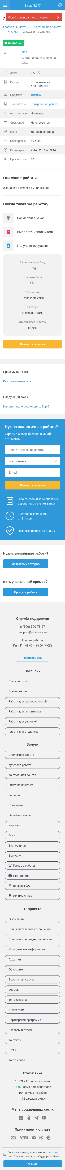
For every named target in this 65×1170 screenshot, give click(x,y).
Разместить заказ (32, 344)
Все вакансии (17, 691)
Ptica (23, 51)
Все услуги (16, 855)
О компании (16, 919)
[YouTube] (44, 1117)
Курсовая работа (19, 765)
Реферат (14, 795)
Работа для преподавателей (27, 701)
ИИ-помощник (22, 896)
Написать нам (32, 658)
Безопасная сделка (21, 979)
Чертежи (14, 825)
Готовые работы (24, 865)
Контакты (14, 1040)
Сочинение (15, 805)
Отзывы (13, 989)
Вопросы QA (21, 885)
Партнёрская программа (24, 1019)
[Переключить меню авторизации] (60, 5)
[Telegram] (36, 1117)
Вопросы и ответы (20, 1029)
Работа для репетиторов (25, 711)
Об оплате (15, 969)
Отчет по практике (20, 785)
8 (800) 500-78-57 (32, 626)
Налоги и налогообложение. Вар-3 (26, 406)
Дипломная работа (21, 754)
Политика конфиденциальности (30, 939)
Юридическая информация (27, 949)
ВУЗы (12, 1050)
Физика (36, 94)
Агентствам (16, 1009)
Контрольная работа (44, 104)
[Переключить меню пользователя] (5, 5)
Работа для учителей (22, 721)
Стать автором (18, 681)
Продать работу (25, 592)
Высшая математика (17, 381)
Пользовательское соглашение (29, 929)
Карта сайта (16, 1060)
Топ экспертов (18, 999)
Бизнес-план (17, 845)
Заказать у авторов (26, 564)
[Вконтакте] (21, 1117)
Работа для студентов (23, 731)
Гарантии (14, 959)
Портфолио (21, 875)
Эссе (11, 835)
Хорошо (32, 1163)
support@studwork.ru (33, 632)
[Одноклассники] (28, 1117)
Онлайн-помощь (19, 815)
